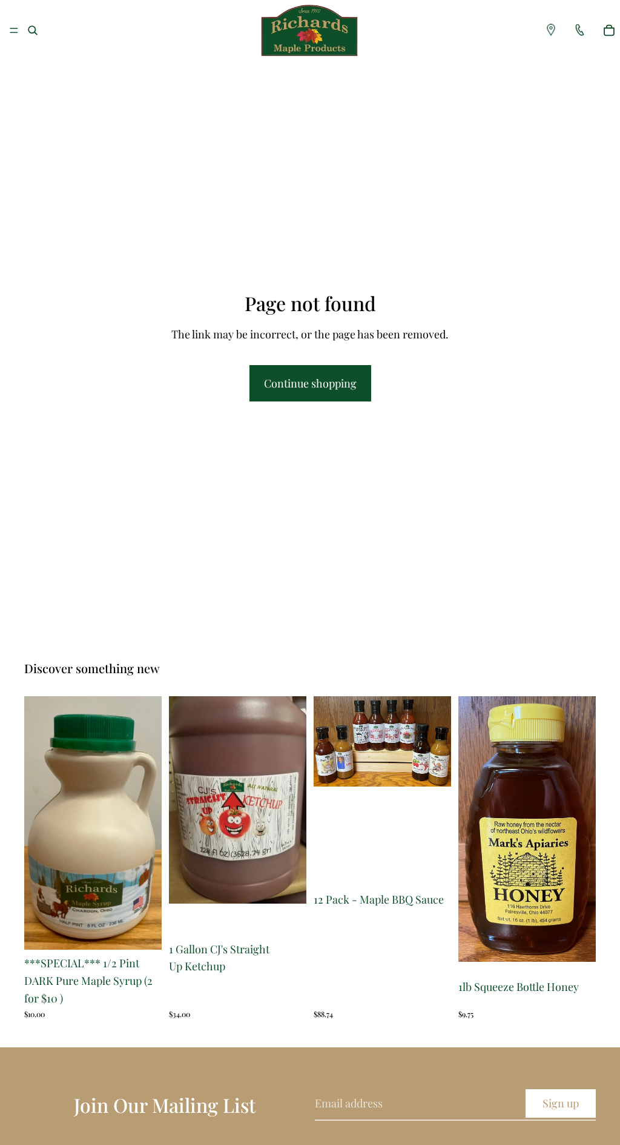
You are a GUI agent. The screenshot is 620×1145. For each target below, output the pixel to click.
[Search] (32, 30)
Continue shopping (310, 383)
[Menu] (14, 30)
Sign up (560, 1103)
